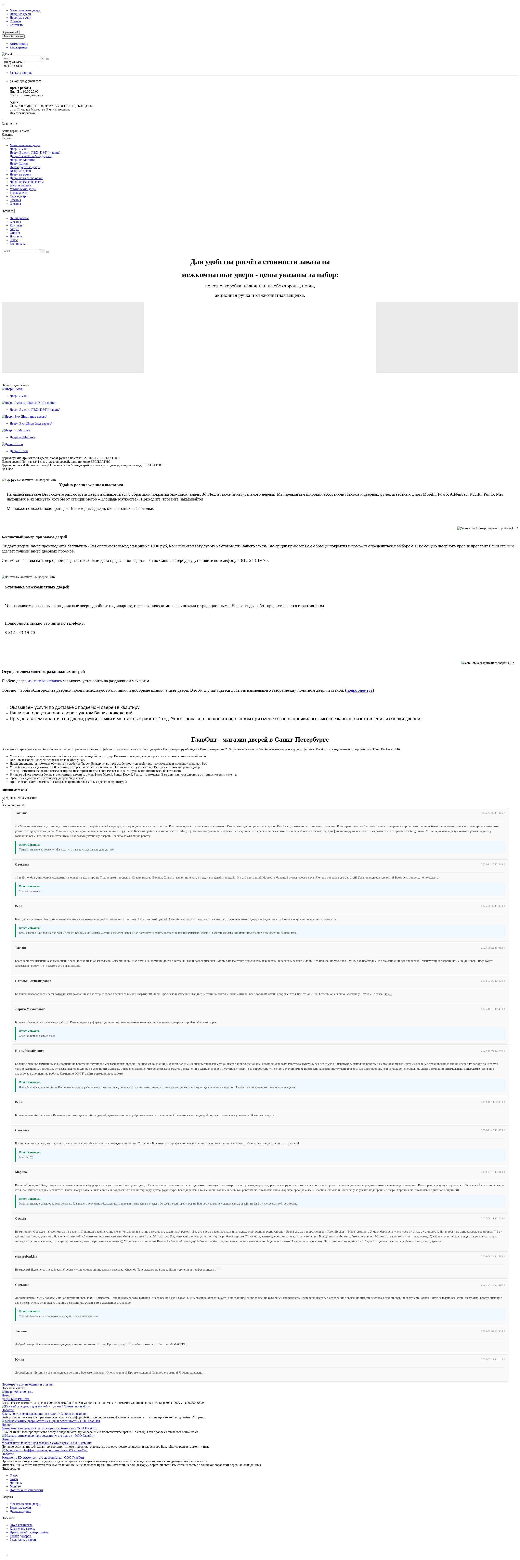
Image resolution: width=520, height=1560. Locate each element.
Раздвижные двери (23, 1539)
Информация (11, 1468)
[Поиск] (47, 59)
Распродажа (18, 243)
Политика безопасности (26, 1490)
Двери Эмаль (19, 149)
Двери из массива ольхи (26, 178)
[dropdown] (3, 4)
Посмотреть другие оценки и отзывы (27, 1384)
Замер (14, 1479)
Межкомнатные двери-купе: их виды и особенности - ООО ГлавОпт (49, 1428)
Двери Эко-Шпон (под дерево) (31, 156)
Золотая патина (20, 185)
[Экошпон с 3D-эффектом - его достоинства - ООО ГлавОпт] (45, 1450)
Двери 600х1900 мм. (16, 1399)
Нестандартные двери (25, 167)
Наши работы (19, 218)
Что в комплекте (21, 1525)
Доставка (16, 236)
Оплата (15, 232)
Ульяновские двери (23, 189)
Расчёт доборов (20, 1536)
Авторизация (19, 43)
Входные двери (20, 14)
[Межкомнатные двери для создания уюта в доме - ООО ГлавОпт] (48, 1435)
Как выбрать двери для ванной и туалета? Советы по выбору (44, 1413)
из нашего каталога (45, 680)
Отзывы (15, 21)
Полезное (8, 1518)
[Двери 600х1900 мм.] (17, 1391)
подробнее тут (360, 690)
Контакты (16, 25)
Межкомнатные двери (25, 10)
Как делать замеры (23, 1528)
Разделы (7, 1497)
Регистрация (18, 47)
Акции (14, 229)
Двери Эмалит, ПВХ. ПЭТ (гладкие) (35, 152)
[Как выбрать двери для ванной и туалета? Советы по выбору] (46, 1406)
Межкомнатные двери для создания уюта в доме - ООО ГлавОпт (46, 1443)
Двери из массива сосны (27, 181)
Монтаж (15, 1486)
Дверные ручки (20, 17)
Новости (8, 1395)
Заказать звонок (21, 72)
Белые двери (18, 192)
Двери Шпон (19, 163)
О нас (14, 240)
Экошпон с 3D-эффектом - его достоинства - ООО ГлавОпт (43, 1457)
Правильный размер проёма (29, 1532)
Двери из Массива (22, 159)
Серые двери (19, 196)
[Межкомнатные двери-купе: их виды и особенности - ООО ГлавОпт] (51, 1421)
